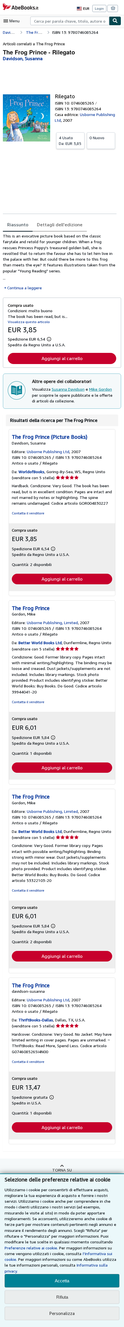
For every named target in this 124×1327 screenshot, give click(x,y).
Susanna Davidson (68, 389)
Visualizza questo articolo (29, 322)
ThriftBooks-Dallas (35, 1019)
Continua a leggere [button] (24, 287)
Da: (70, 140)
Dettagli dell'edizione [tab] (59, 224)
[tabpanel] (60, 262)
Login (99, 8)
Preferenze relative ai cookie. (31, 1247)
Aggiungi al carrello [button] (62, 358)
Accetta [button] (62, 1280)
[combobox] (69, 21)
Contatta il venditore (28, 513)
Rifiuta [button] (62, 1297)
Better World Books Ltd (40, 642)
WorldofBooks (31, 471)
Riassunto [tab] (17, 224)
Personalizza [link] (62, 1313)
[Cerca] (115, 21)
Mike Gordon (100, 389)
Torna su (62, 1169)
